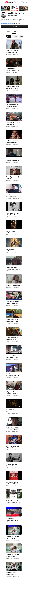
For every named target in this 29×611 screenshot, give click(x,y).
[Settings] (18, 2)
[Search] (15, 2)
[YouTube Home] (9, 2)
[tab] (8, 32)
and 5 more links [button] (16, 23)
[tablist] (14, 32)
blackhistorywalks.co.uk (7, 23)
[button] (21, 32)
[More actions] (21, 50)
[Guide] (2, 2)
